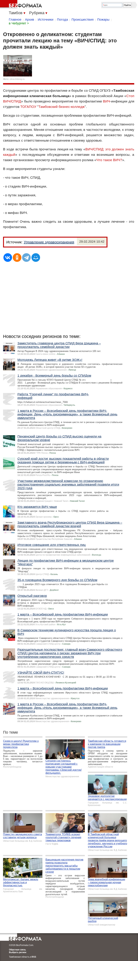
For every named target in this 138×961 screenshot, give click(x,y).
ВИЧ (106, 101)
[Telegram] (26, 257)
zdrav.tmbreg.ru (17, 79)
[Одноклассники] (17, 257)
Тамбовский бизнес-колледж (61, 107)
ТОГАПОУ (28, 107)
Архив (29, 19)
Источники (45, 19)
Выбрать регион (17, 952)
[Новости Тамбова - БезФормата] (21, 4)
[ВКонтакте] (7, 257)
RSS (34, 957)
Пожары (103, 19)
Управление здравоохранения (49, 242)
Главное (15, 19)
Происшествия (83, 19)
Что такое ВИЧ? (109, 160)
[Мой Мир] (35, 257)
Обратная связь (17, 949)
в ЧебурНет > (19, 23)
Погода (62, 19)
